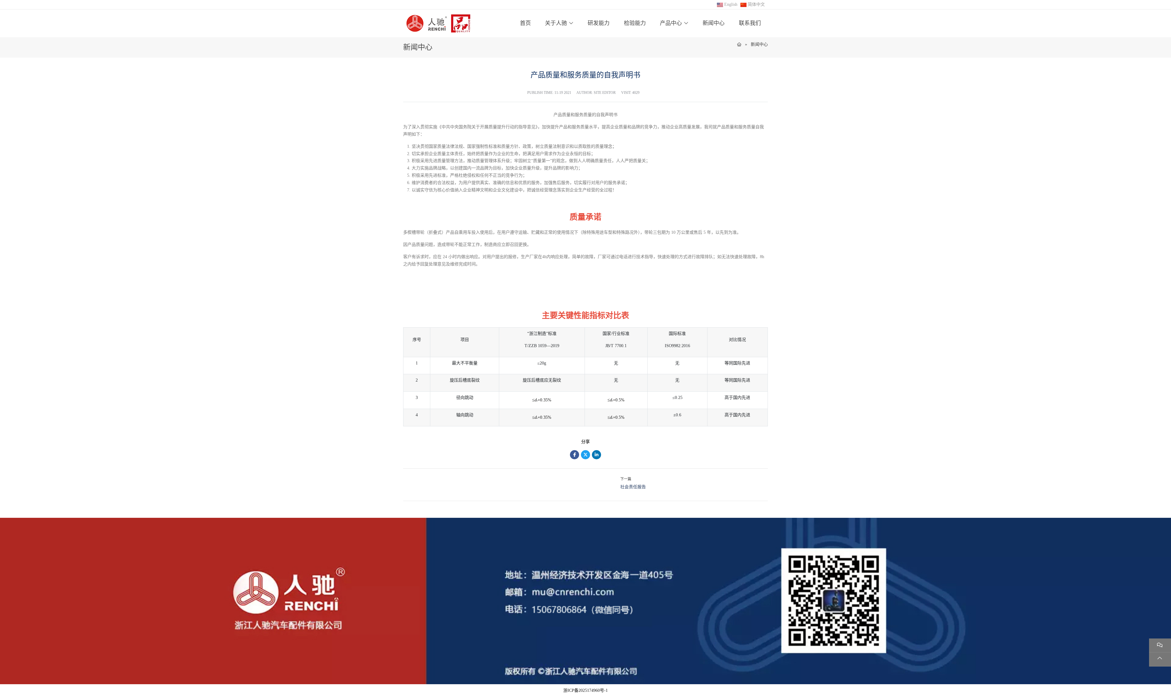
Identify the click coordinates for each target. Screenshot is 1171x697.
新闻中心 (714, 23)
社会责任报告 (633, 487)
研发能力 (599, 23)
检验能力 (635, 23)
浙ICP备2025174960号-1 (585, 690)
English (730, 4)
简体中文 (756, 4)
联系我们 (750, 23)
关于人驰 (556, 23)
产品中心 (671, 23)
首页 (525, 23)
